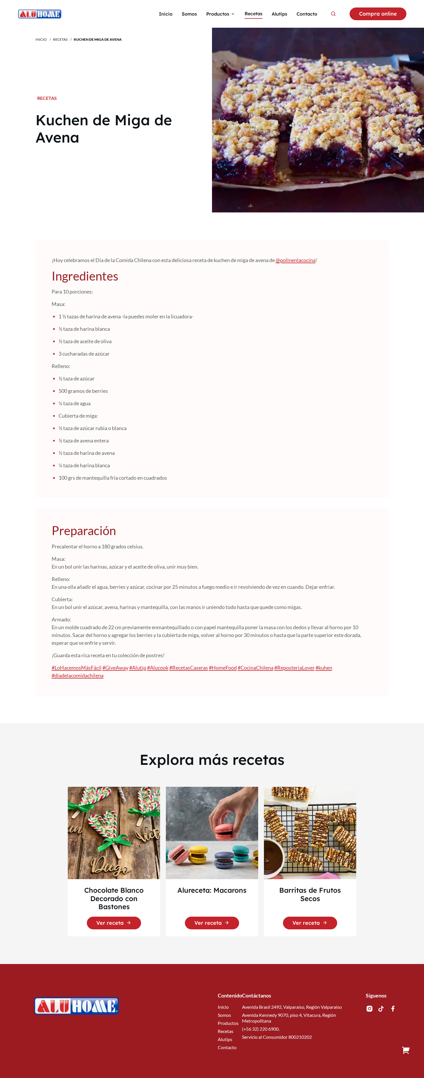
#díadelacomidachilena (78, 675)
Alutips (225, 1039)
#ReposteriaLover (294, 667)
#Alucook (157, 667)
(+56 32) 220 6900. (260, 1029)
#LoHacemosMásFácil (77, 667)
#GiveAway (115, 667)
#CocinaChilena (255, 667)
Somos (224, 1015)
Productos (228, 1023)
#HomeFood (223, 667)
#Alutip (137, 667)
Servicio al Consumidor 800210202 (277, 1037)
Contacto (227, 1047)
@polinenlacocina (296, 260)
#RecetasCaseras (188, 667)
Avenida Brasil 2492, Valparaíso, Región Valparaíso (292, 1007)
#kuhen (324, 667)
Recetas (60, 39)
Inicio (41, 39)
